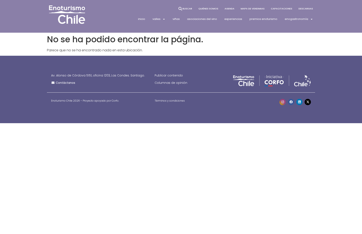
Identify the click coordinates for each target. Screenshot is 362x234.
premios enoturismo (263, 19)
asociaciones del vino (202, 19)
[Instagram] (282, 102)
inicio (141, 19)
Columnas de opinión (171, 83)
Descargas (306, 8)
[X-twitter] (308, 102)
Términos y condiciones (170, 100)
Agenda (229, 8)
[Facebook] (291, 102)
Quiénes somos (208, 8)
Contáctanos (65, 83)
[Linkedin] (299, 102)
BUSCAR (187, 8)
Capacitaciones (281, 8)
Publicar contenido (169, 75)
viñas (176, 19)
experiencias (233, 19)
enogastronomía (296, 19)
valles (156, 19)
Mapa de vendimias (253, 8)
